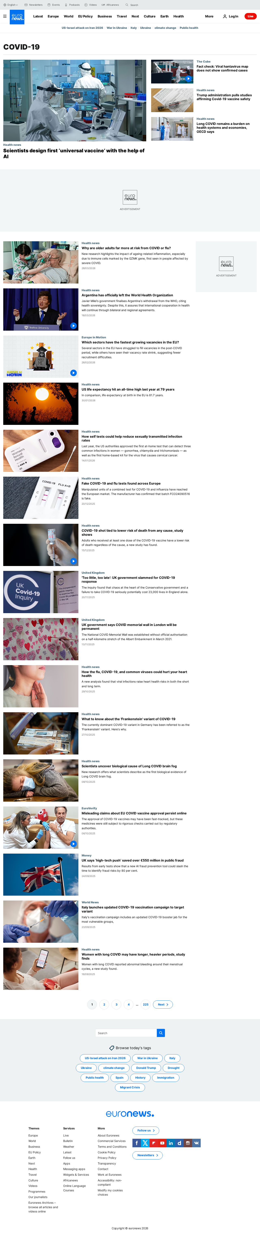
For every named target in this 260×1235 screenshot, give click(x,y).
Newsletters (146, 1155)
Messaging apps (74, 1169)
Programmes (36, 1191)
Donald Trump (146, 1067)
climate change (165, 27)
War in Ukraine (117, 27)
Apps (66, 1163)
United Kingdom (93, 572)
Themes (33, 1128)
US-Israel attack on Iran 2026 (82, 27)
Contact (103, 1169)
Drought (173, 1067)
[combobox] (147, 5)
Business (105, 16)
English (11, 4)
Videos (32, 1185)
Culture (150, 16)
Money (86, 855)
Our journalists (37, 1197)
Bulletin (68, 1141)
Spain (120, 1077)
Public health (189, 27)
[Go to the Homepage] (17, 17)
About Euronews (108, 1135)
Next (135, 16)
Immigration (165, 1077)
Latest (38, 16)
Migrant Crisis (130, 1087)
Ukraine (145, 27)
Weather (68, 1146)
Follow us (69, 1157)
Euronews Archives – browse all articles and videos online (43, 1207)
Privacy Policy (107, 1157)
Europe (53, 16)
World (68, 16)
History (140, 1077)
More (101, 1128)
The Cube (204, 61)
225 (145, 1004)
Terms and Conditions (112, 1146)
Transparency (107, 1163)
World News (90, 902)
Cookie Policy (107, 1152)
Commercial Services (112, 1141)
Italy (134, 27)
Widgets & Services (76, 1174)
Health (178, 16)
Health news (12, 144)
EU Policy (85, 16)
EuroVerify (89, 808)
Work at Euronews (109, 1174)
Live (251, 16)
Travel (122, 16)
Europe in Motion (94, 337)
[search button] (127, 5)
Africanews (70, 1180)
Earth (164, 16)
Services (69, 1128)
